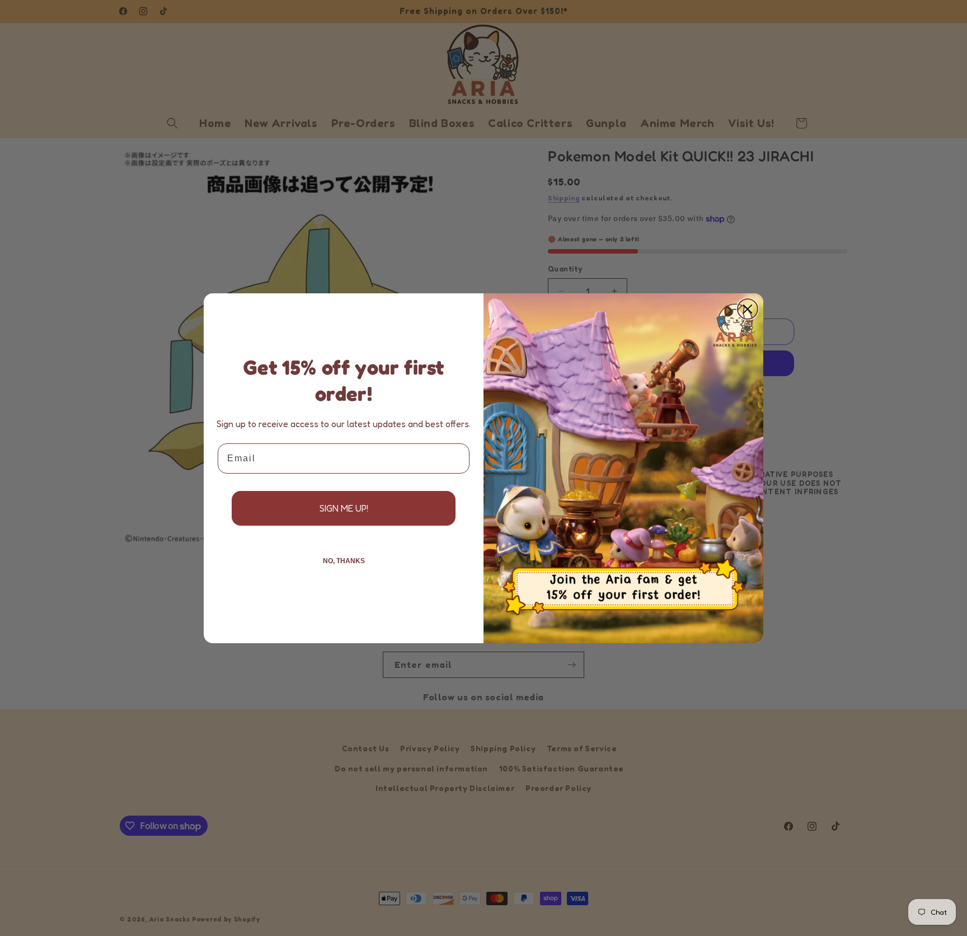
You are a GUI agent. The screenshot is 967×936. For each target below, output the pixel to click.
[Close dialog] (748, 309)
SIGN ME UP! (344, 508)
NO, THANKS (344, 561)
